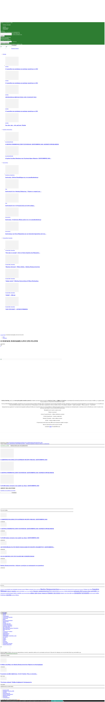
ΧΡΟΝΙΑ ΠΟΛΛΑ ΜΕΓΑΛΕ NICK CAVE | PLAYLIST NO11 (20, 97)
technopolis (31, 589)
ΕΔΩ (50, 426)
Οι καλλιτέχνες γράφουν (7, 631)
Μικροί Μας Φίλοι (6, 629)
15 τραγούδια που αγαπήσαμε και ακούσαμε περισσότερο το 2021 (21, 111)
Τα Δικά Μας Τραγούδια (7, 238)
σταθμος (4, 639)
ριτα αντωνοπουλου (26, 593)
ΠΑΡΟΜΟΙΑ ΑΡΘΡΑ (4, 445)
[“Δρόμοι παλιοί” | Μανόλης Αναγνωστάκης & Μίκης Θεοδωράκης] (12, 277)
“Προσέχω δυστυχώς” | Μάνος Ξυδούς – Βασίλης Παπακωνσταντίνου (22, 266)
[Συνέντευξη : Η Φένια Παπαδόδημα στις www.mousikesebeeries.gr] (12, 173)
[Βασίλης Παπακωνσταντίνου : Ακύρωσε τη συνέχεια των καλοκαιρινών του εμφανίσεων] (3, 563)
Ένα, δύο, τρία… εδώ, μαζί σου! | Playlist (15, 125)
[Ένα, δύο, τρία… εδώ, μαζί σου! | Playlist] (12, 121)
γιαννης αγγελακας (20, 591)
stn (28, 589)
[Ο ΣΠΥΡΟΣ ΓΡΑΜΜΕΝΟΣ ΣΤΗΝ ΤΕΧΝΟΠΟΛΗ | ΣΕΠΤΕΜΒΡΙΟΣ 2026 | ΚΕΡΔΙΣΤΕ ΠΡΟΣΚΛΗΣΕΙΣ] (12, 140)
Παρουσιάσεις (5, 634)
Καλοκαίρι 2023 (70, 589)
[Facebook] (2, 350)
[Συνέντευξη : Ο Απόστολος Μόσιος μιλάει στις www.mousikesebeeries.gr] (12, 216)
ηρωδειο (31, 591)
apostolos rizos (2, 589)
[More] (29, 350)
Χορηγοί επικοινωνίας (7, 644)
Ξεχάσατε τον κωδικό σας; (5, 37)
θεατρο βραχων (61, 591)
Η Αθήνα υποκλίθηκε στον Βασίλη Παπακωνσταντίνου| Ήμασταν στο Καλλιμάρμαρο (21, 664)
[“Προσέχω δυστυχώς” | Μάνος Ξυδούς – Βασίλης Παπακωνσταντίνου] (12, 263)
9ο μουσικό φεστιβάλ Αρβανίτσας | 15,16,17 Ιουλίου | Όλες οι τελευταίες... (18, 673)
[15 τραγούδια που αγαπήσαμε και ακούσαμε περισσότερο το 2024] (12, 65)
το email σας (14, 41)
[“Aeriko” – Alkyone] (12, 291)
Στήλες (4, 640)
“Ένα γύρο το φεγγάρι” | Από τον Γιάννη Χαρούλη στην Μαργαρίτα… (22, 252)
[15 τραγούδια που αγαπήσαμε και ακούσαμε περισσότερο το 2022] (12, 79)
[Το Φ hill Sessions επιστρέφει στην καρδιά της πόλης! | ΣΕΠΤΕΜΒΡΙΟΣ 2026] (7, 483)
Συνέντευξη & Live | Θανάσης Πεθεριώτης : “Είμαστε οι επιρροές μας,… (23, 191)
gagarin (6, 589)
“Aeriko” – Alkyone (10, 295)
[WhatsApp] (16, 350)
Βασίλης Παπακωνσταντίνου (49, 589)
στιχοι (73, 593)
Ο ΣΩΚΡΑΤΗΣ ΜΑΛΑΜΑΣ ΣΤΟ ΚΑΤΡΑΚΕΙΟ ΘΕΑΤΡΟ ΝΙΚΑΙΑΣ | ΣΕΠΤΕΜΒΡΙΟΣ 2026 (23, 459)
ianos (12, 589)
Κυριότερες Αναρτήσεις (10, 175)
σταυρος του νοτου (53, 593)
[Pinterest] (11, 350)
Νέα (6, 189)
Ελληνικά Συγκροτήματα (8, 620)
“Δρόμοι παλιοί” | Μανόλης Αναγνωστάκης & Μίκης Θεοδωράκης (21, 281)
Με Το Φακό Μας (6, 627)
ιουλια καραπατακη (68, 591)
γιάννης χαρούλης (11, 591)
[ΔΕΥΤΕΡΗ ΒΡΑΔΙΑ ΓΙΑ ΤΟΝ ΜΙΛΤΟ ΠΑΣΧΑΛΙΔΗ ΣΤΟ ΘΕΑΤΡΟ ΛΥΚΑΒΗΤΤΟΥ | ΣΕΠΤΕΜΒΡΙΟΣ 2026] (3, 544)
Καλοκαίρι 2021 (64, 589)
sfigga (26, 589)
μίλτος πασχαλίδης (92, 591)
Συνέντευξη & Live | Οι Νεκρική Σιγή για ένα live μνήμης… (20, 205)
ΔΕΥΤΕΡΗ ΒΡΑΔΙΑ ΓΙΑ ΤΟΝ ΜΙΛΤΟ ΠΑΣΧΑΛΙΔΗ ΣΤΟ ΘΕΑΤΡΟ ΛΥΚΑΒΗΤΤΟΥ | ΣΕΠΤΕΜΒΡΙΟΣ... (27, 547)
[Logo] (3, 48)
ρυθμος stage (33, 593)
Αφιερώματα (5, 618)
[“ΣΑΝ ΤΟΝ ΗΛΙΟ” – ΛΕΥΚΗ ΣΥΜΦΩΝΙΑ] (12, 305)
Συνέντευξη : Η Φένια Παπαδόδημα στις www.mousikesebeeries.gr (21, 177)
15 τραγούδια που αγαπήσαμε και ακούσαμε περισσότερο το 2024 (21, 69)
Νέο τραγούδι (75, 589)
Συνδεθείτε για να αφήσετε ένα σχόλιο (7, 490)
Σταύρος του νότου (88, 589)
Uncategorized (6, 616)
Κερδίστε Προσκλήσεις (7, 624)
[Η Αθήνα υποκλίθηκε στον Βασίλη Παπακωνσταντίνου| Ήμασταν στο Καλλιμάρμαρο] (3, 662)
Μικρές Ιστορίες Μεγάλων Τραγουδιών (10, 628)
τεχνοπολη (85, 593)
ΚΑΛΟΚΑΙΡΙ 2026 (9, 141)
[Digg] (25, 350)
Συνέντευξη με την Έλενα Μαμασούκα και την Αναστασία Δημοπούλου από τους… (25, 233)
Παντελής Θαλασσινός (80, 589)
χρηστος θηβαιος (15, 595)
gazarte (8, 589)
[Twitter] (7, 350)
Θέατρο (60, 589)
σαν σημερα (5, 636)
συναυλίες (77, 593)
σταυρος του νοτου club (65, 593)
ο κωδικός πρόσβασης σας (17, 34)
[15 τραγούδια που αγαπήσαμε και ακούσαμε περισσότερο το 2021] (12, 107)
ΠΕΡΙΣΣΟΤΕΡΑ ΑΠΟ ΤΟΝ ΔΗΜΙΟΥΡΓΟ (19, 445)
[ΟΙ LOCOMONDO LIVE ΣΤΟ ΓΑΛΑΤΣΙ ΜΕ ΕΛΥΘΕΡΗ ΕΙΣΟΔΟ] (3, 553)
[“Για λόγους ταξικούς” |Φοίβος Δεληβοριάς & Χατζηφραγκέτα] (3, 679)
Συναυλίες (5, 338)
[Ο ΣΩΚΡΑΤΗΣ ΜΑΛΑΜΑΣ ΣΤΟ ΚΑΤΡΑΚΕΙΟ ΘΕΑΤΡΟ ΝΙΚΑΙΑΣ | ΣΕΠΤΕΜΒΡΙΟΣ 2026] (7, 457)
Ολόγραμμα (5, 632)
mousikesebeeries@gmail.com (11, 653)
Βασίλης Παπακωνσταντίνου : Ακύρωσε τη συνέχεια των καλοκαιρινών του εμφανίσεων (22, 565)
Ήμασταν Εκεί (6, 621)
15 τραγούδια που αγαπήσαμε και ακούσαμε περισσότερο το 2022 (21, 83)
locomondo (15, 589)
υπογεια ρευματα (92, 593)
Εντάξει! (53, 700)
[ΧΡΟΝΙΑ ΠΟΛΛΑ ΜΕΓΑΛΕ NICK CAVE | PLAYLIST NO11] (12, 93)
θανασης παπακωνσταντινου (41, 591)
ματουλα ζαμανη (9, 593)
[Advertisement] (52, 319)
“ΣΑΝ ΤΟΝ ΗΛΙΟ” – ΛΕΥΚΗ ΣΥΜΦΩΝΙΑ (16, 309)
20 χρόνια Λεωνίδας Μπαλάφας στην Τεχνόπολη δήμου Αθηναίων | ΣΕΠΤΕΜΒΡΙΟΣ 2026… (28, 158)
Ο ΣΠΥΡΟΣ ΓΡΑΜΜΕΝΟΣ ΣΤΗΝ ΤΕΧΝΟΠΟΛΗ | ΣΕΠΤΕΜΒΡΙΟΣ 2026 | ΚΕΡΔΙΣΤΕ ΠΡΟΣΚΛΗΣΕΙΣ (32, 144)
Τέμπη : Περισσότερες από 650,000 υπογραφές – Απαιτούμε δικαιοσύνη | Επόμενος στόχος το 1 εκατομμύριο (28, 443)
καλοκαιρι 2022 (78, 591)
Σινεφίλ (4, 638)
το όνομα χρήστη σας (16, 33)
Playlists (4, 54)
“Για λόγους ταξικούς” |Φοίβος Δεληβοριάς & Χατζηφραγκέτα (16, 682)
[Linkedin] (20, 350)
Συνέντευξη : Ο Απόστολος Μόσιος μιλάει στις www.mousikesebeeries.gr (23, 219)
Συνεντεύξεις (5, 162)
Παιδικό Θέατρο (6, 633)
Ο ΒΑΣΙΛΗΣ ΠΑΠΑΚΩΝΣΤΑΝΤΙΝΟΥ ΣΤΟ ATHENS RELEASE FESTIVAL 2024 (25, 442)
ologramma (19, 589)
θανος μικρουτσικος (54, 591)
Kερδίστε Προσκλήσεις (7, 129)
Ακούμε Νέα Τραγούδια (7, 617)
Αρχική (4, 26)
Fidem (18, 699)
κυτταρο (85, 591)
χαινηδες (9, 595)
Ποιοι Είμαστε (6, 27)
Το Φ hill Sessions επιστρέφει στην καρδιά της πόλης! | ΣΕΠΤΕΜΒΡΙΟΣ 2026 (19, 485)
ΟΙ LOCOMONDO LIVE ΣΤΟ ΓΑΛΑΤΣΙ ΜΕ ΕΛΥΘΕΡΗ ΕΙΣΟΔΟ (17, 556)
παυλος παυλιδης (17, 593)
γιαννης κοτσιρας (27, 591)
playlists (6, 66)
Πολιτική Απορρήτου (4, 38)
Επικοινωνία (5, 29)
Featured (4, 612)
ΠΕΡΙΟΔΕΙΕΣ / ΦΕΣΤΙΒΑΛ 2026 (9, 635)
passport (23, 589)
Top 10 (4, 614)
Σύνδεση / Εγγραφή (7, 24)
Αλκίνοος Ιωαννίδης (37, 589)
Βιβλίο (4, 619)
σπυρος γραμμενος (42, 593)
